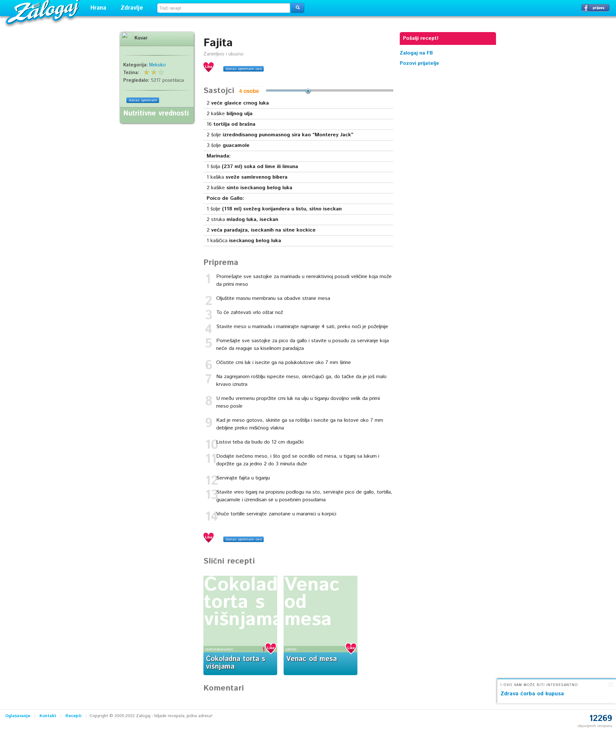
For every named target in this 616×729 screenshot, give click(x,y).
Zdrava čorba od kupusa (532, 694)
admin (290, 649)
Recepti (73, 716)
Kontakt (47, 716)
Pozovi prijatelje (419, 63)
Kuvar (141, 38)
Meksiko (157, 65)
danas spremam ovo (244, 69)
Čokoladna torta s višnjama (252, 602)
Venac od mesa (311, 659)
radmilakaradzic (219, 649)
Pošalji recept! (421, 38)
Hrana (98, 8)
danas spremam (143, 100)
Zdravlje (132, 8)
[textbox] (223, 8)
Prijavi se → (595, 8)
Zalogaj (43, 11)
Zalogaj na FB (416, 53)
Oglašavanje (17, 716)
